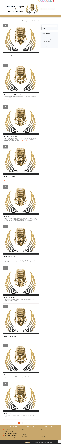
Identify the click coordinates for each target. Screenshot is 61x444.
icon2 (41, 1)
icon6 (49, 1)
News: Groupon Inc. (9, 256)
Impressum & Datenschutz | (40, 442)
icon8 (43, 1)
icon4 (45, 1)
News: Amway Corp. (9, 297)
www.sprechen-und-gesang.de (11, 435)
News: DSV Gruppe (9, 216)
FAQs (41, 431)
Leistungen (20, 15)
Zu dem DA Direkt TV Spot (24, 140)
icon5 (47, 1)
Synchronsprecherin (25, 436)
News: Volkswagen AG (10, 336)
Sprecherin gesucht (44, 436)
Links (41, 432)
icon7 (51, 1)
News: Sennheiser (9, 375)
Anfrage (42, 434)
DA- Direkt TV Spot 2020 (10, 136)
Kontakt (46, 15)
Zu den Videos (6, 99)
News (41, 15)
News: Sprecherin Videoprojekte (12, 94)
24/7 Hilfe (27, 442)
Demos (25, 15)
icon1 (39, 1)
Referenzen (31, 15)
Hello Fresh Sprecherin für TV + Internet (15, 55)
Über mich (36, 15)
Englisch (54, 1)
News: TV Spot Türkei (10, 176)
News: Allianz (7, 413)
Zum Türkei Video (7, 180)
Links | (48, 442)
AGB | (46, 442)
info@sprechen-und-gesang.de (11, 433)
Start (16, 15)
